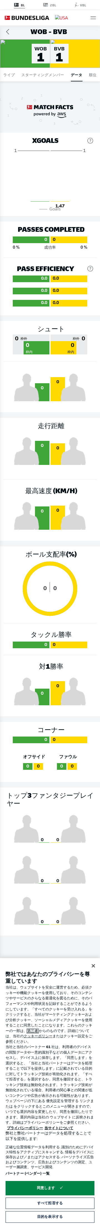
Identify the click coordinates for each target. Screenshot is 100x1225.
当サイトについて (58, 1128)
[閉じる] (93, 966)
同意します (46, 1188)
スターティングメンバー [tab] (42, 74)
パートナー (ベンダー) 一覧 (28, 1173)
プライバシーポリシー (25, 1128)
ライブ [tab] (9, 74)
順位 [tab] (93, 74)
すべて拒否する (50, 1203)
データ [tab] (76, 74)
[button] (93, 17)
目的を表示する (50, 1217)
